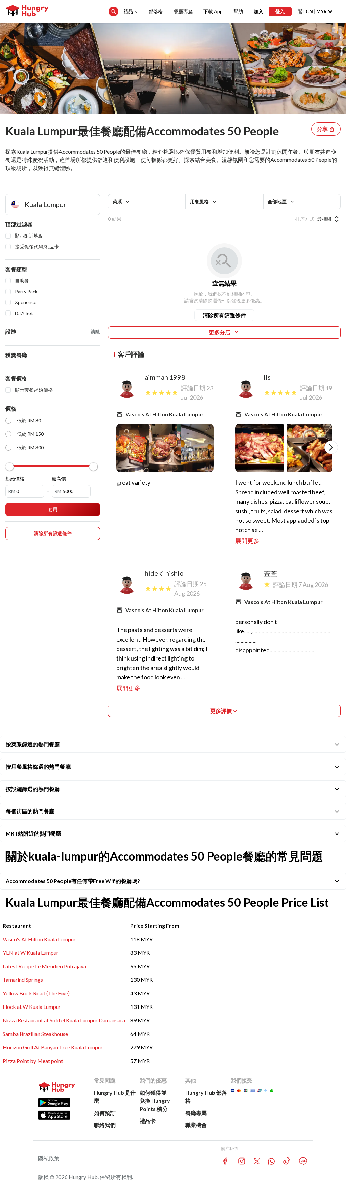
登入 (280, 11)
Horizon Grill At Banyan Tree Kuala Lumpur (53, 1047)
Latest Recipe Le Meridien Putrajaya (44, 966)
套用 (52, 509)
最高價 (59, 478)
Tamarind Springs (23, 979)
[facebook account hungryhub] (225, 1161)
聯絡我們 (105, 1125)
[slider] (9, 467)
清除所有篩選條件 (224, 315)
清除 (95, 331)
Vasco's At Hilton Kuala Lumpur (39, 939)
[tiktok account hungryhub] (287, 1161)
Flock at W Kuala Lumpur (32, 1006)
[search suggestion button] (113, 11)
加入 (258, 11)
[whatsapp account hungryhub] (271, 1161)
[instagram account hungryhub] (242, 1161)
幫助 (238, 11)
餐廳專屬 (183, 11)
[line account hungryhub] (303, 1161)
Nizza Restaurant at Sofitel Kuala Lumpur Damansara (64, 1020)
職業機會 (196, 1125)
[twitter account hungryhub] (257, 1161)
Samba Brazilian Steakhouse (35, 1033)
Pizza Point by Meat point (33, 1060)
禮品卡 (131, 11)
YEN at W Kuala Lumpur (30, 952)
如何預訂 (105, 1113)
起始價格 (14, 478)
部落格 (156, 11)
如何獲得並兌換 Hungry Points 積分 (155, 1100)
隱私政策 (48, 1158)
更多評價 (221, 710)
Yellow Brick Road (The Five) (36, 993)
